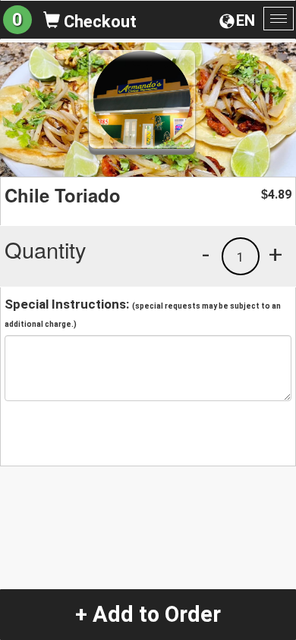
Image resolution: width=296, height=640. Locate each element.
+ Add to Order (148, 614)
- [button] (205, 254)
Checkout (98, 21)
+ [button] (275, 254)
